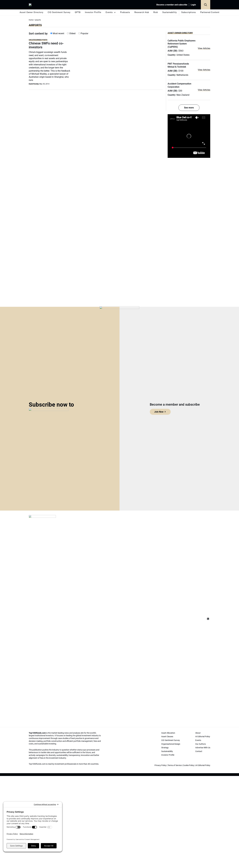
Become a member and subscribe (171, 4)
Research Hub (141, 12)
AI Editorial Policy (202, 765)
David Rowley (34, 84)
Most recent (58, 33)
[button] (205, 4)
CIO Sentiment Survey (59, 12)
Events (109, 12)
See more (189, 107)
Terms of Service (175, 765)
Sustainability (169, 12)
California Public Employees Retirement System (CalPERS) (181, 43)
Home (31, 20)
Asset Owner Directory (31, 12)
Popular (84, 33)
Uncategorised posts (38, 40)
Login (193, 4)
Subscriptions (188, 12)
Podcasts (125, 12)
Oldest (72, 33)
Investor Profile (93, 12)
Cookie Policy (188, 765)
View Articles (204, 48)
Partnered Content (209, 12)
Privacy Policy (160, 765)
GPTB (77, 12)
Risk (155, 12)
